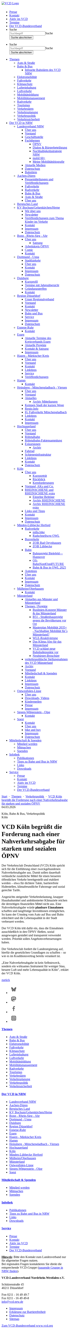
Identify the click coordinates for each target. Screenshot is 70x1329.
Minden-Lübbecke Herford (33, 525)
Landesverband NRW (30, 126)
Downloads (24, 768)
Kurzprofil (31, 281)
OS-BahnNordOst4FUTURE (48, 562)
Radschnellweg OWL (46, 535)
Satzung (38, 242)
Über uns (30, 130)
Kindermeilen (33, 701)
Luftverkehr (24, 91)
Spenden (22, 751)
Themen (14, 59)
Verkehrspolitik (26, 115)
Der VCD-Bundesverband (25, 26)
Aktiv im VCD (18, 19)
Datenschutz (32, 168)
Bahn (28, 549)
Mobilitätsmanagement (31, 98)
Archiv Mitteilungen (45, 401)
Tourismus (23, 105)
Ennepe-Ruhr (25, 327)
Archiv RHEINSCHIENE (49, 500)
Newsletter (31, 214)
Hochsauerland (26, 426)
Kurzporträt (40, 475)
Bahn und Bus (34, 313)
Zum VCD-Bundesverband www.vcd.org (27, 1325)
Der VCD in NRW (21, 122)
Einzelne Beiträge (43, 497)
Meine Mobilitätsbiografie (48, 161)
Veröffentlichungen (36, 377)
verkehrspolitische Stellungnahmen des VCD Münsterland (46, 661)
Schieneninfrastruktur (38, 454)
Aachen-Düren (26, 175)
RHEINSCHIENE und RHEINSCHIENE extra (40, 491)
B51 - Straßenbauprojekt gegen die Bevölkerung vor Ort (49, 620)
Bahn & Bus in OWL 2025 (49, 567)
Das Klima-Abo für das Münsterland (47, 643)
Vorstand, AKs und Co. (39, 486)
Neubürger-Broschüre (46, 655)
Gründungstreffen (36, 288)
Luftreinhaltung (26, 87)
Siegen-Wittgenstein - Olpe (33, 712)
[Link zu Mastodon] (13, 1002)
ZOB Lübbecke (42, 546)
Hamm (21, 380)
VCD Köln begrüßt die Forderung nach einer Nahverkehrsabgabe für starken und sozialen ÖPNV (35, 800)
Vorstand (30, 133)
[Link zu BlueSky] (13, 992)
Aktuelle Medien (35, 165)
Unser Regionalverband (39, 299)
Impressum (31, 228)
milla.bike (39, 532)
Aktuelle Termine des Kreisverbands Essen (38, 339)
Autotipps (31, 571)
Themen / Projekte (36, 606)
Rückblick (39, 479)
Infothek (14, 754)
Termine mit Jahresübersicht (42, 285)
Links (20, 765)
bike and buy (33, 729)
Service (29, 317)
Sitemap (14, 1319)
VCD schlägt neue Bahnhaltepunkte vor (45, 650)
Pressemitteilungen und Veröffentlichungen (39, 181)
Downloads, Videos (37, 698)
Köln (20, 468)
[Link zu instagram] (13, 1021)
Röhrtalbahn (32, 437)
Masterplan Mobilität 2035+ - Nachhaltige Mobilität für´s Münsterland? (50, 631)
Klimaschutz (24, 84)
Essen (20, 334)
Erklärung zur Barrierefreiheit (27, 1312)
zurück (6, 980)
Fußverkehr (24, 80)
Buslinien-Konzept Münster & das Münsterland (50, 611)
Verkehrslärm (25, 108)
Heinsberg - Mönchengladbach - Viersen (42, 387)
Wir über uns (33, 211)
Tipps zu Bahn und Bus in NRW (37, 761)
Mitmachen (24, 747)
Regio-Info (31, 408)
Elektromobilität (27, 77)
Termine (14, 22)
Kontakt (14, 15)
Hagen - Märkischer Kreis (33, 355)
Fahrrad (29, 451)
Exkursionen (32, 444)
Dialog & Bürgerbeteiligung (50, 147)
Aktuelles (31, 398)
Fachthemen (32, 140)
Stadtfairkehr (33, 260)
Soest (20, 719)
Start (4, 796)
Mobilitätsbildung (28, 94)
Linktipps (31, 370)
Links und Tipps (35, 511)
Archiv (37, 447)
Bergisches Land (27, 204)
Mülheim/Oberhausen (30, 588)
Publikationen (25, 758)
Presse (13, 12)
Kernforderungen (43, 482)
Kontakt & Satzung (37, 348)
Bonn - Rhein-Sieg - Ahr (32, 235)
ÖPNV (37, 144)
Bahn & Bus (24, 66)
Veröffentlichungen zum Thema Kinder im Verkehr (44, 219)
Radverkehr (24, 101)
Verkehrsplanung (27, 112)
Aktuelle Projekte (35, 345)
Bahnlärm (31, 172)
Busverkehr (32, 539)
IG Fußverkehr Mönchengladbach (46, 412)
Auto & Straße (26, 62)
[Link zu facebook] (13, 1012)
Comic (29, 250)
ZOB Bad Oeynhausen (47, 542)
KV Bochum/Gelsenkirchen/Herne (38, 207)
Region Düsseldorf (28, 295)
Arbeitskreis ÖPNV (37, 246)
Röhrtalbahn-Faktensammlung (43, 440)
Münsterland (24, 595)
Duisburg (23, 278)
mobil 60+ (39, 158)
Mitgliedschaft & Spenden (41, 673)
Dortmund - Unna (28, 257)
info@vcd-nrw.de (12, 1301)
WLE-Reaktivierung (45, 638)
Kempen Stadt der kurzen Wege (44, 405)
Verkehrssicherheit (28, 119)
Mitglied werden (27, 744)
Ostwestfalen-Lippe (29, 691)
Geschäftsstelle (34, 137)
